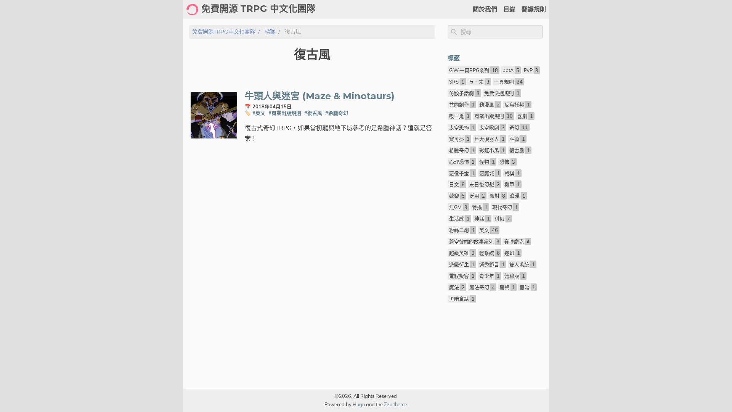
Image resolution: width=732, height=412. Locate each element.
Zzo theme (395, 404)
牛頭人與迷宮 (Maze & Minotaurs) (320, 96)
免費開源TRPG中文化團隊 (223, 32)
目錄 (509, 9)
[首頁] (192, 9)
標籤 (270, 32)
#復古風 (313, 113)
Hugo (359, 404)
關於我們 (485, 9)
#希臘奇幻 (336, 113)
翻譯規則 (534, 9)
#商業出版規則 (284, 113)
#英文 (258, 113)
